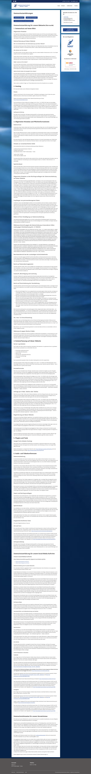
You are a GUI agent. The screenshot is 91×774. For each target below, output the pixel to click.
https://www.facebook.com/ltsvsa (22, 561)
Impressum (13, 772)
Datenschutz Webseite (19, 17)
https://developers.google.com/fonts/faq (44, 449)
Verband (63, 5)
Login (26, 772)
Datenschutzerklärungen (20, 772)
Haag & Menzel (77, 772)
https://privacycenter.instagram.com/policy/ (26, 702)
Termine (76, 5)
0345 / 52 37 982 (67, 1)
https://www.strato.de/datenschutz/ (21, 99)
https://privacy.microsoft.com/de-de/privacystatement (41, 531)
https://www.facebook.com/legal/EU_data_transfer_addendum (32, 674)
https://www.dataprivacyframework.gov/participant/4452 (44, 687)
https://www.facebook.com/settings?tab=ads (40, 670)
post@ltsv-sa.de (75, 1)
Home (59, 5)
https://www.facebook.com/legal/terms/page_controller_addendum (27, 666)
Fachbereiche (69, 5)
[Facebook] (13, 1)
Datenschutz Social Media (32, 17)
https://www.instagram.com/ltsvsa (22, 563)
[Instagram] (15, 1)
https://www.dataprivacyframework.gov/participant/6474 (44, 539)
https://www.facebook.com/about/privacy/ (47, 678)
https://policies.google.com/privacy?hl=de (36, 450)
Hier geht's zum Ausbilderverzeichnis (70, 30)
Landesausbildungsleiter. (41, 735)
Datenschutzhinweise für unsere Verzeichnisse (24, 20)
